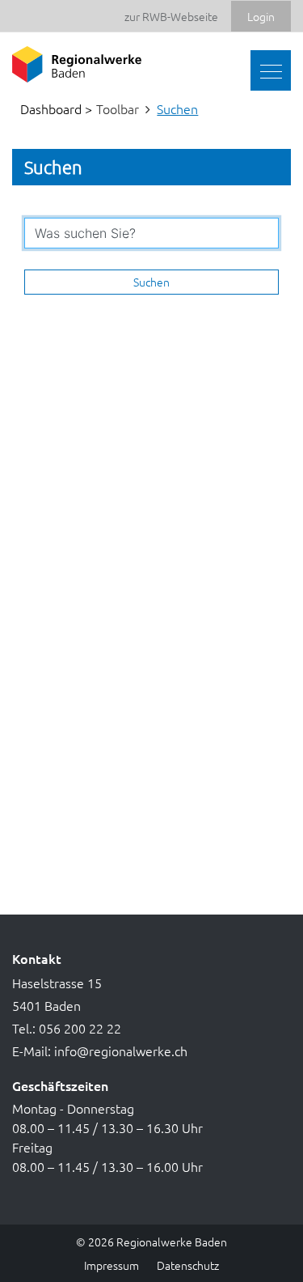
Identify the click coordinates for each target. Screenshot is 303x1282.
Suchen (151, 282)
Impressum (111, 1265)
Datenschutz (188, 1265)
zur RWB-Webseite (171, 16)
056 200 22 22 (80, 1028)
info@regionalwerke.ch (120, 1050)
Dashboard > (56, 108)
